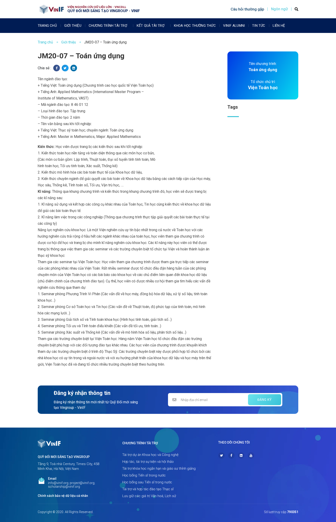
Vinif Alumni (234, 26)
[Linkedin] (241, 455)
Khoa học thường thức (195, 26)
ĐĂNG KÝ (264, 400)
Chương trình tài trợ (108, 26)
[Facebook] (231, 455)
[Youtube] (251, 455)
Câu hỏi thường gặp (247, 9)
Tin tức (258, 26)
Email (52, 478)
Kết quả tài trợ (150, 26)
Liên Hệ (279, 26)
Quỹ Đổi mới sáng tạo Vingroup (64, 457)
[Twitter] (221, 455)
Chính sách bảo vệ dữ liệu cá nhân (63, 496)
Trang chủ (47, 26)
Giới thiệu (72, 26)
